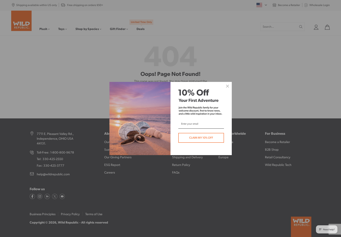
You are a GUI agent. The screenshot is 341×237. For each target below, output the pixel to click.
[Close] (227, 86)
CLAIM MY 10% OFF (201, 137)
